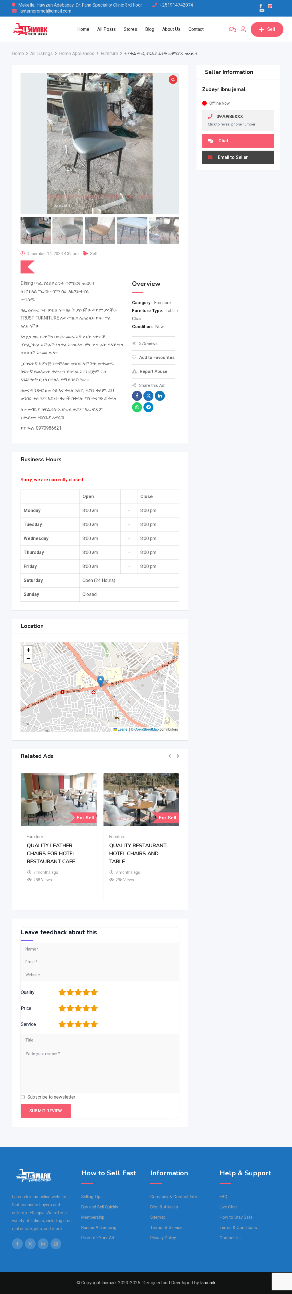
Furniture (162, 302)
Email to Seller (232, 157)
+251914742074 (176, 5)
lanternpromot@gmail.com (45, 11)
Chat (222, 140)
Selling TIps (92, 1196)
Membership (92, 1217)
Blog (149, 29)
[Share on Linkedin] (160, 396)
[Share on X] (148, 396)
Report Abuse (153, 371)
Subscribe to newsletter (51, 1097)
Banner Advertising (98, 1227)
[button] (100, 681)
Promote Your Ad (97, 1237)
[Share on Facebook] (137, 396)
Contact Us (230, 1237)
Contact (196, 29)
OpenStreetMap (146, 729)
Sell (271, 29)
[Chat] (232, 29)
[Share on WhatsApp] (137, 407)
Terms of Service (166, 1227)
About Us (171, 29)
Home (83, 29)
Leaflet (122, 729)
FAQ (223, 1196)
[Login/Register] (243, 29)
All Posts (106, 29)
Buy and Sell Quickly (99, 1207)
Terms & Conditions (238, 1227)
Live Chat (228, 1207)
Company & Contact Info (173, 1196)
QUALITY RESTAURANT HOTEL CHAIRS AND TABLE (138, 853)
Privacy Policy (163, 1237)
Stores (130, 29)
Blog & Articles (164, 1207)
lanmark (208, 1282)
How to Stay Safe (236, 1217)
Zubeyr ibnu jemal (224, 89)
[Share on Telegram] (148, 407)
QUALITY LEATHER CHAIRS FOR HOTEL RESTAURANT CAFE (51, 853)
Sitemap (158, 1217)
